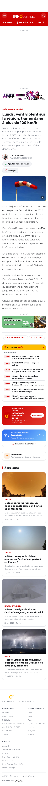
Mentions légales (9, 768)
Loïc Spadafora (17, 155)
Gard (30, 713)
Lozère (31, 727)
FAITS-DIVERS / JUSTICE (13, 723)
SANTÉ (5, 734)
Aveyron (31, 731)
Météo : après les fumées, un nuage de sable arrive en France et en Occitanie (23, 506)
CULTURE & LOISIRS (11, 727)
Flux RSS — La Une (10, 757)
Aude (30, 720)
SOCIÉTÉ (6, 720)
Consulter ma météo (25, 444)
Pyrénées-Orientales (37, 723)
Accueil (5, 746)
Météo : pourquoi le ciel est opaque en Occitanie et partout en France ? (22, 559)
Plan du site (7, 760)
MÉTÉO (41, 22)
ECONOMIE (7, 731)
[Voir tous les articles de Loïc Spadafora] (5, 157)
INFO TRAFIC (8, 716)
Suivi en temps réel (12, 109)
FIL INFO (7, 22)
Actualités (36, 338)
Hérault (31, 716)
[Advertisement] (24, 56)
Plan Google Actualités (12, 764)
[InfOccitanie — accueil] (24, 15)
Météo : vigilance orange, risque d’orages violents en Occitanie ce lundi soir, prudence (23, 662)
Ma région (25, 22)
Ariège (31, 734)
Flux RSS (6, 753)
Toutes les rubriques (11, 750)
